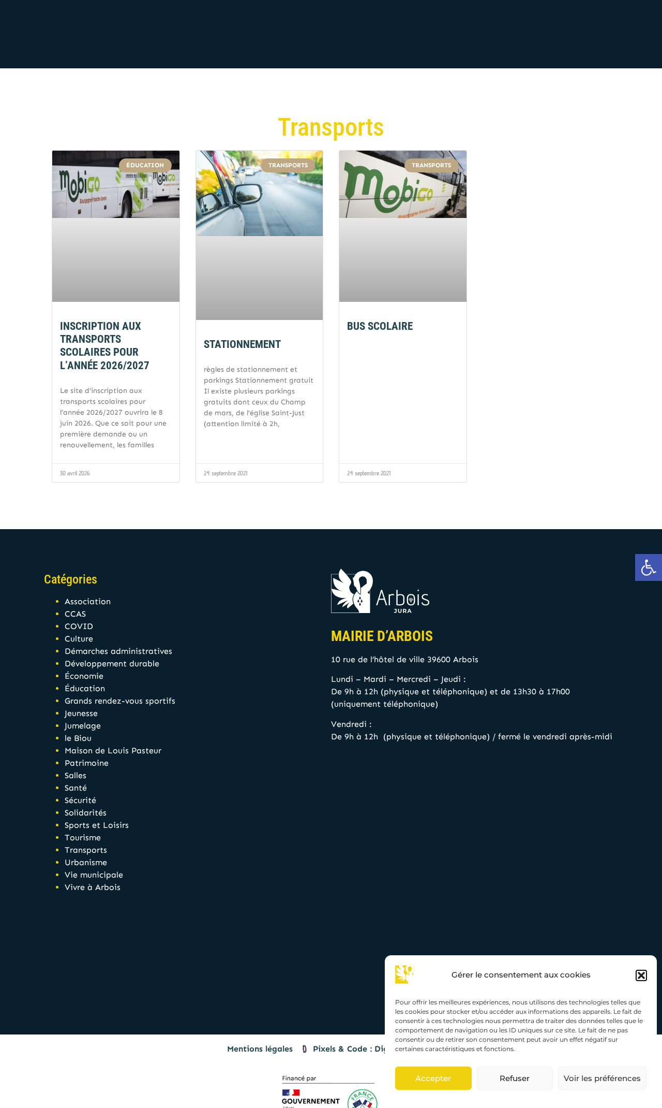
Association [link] (88, 601)
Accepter (433, 1078)
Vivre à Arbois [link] (93, 887)
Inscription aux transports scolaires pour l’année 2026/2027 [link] (104, 346)
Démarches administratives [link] (118, 651)
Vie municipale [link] (94, 875)
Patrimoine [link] (87, 763)
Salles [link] (75, 775)
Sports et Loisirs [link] (97, 825)
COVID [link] (79, 626)
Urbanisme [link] (86, 862)
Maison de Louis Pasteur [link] (113, 750)
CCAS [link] (75, 614)
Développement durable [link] (112, 663)
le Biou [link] (78, 738)
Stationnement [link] (242, 344)
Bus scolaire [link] (380, 326)
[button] (641, 975)
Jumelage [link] (83, 726)
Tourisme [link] (83, 837)
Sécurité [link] (80, 800)
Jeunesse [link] (81, 713)
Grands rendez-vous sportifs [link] (120, 701)
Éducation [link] (85, 688)
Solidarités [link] (86, 813)
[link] (648, 567)
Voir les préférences (602, 1078)
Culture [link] (79, 639)
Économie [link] (84, 676)
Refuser (515, 1078)
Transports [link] (86, 850)
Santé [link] (76, 788)
